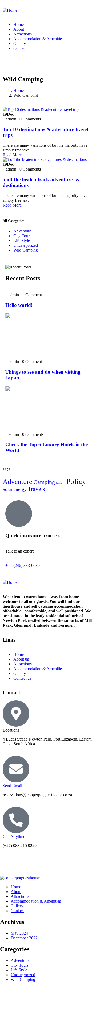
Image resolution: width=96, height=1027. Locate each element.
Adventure (22, 231)
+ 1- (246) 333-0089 (22, 565)
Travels (36, 489)
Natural (60, 483)
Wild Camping (25, 250)
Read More (12, 155)
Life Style (21, 240)
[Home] (10, 10)
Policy (76, 481)
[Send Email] (16, 769)
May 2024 (19, 933)
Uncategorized (25, 245)
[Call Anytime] (16, 820)
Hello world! (19, 305)
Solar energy (15, 489)
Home (18, 90)
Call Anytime (14, 836)
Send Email (12, 785)
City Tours (22, 236)
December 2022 (24, 938)
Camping (44, 482)
